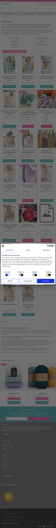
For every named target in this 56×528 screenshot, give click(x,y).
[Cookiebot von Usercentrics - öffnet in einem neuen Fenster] (48, 246)
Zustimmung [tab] (9, 250)
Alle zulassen (45, 281)
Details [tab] (28, 250)
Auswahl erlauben (28, 281)
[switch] (21, 275)
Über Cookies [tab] (46, 250)
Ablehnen (10, 281)
